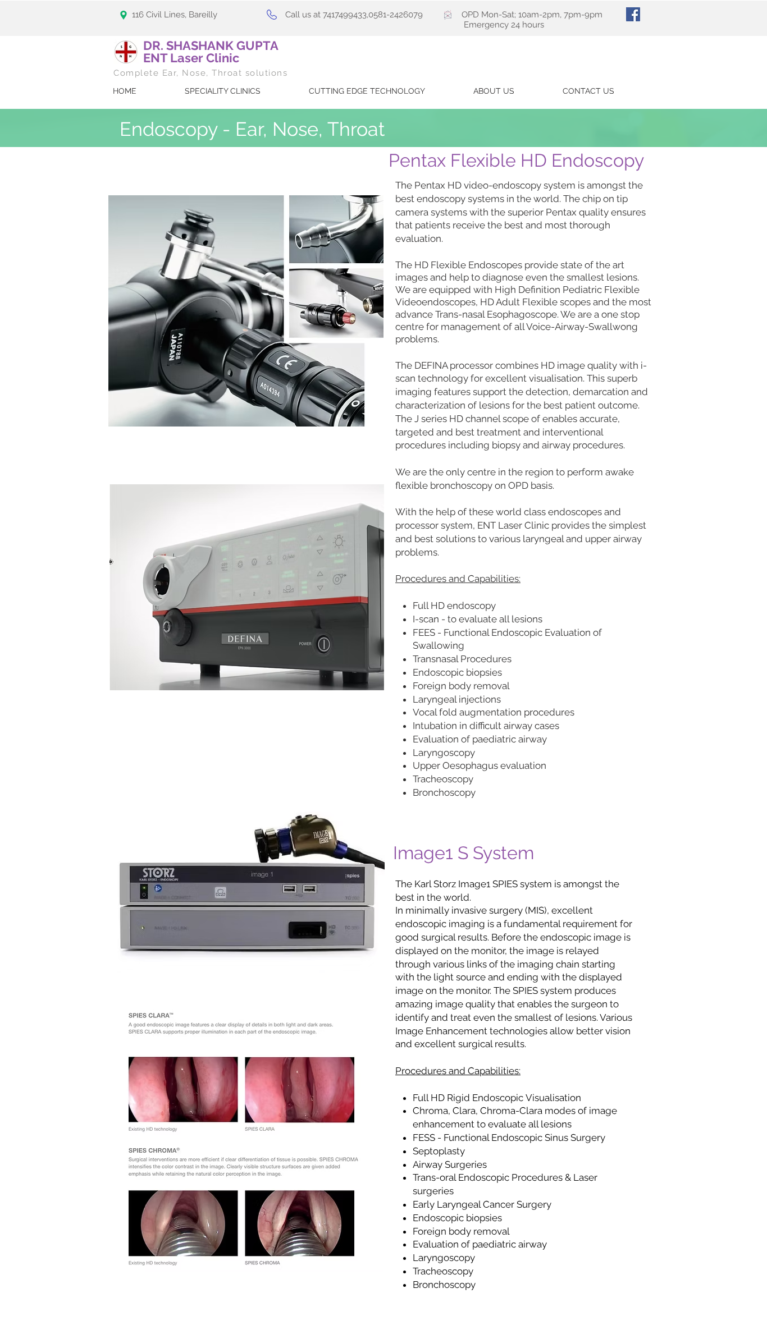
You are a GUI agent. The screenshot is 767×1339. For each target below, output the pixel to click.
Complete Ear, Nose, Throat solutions (200, 73)
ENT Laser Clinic (191, 58)
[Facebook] (633, 14)
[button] (367, 91)
